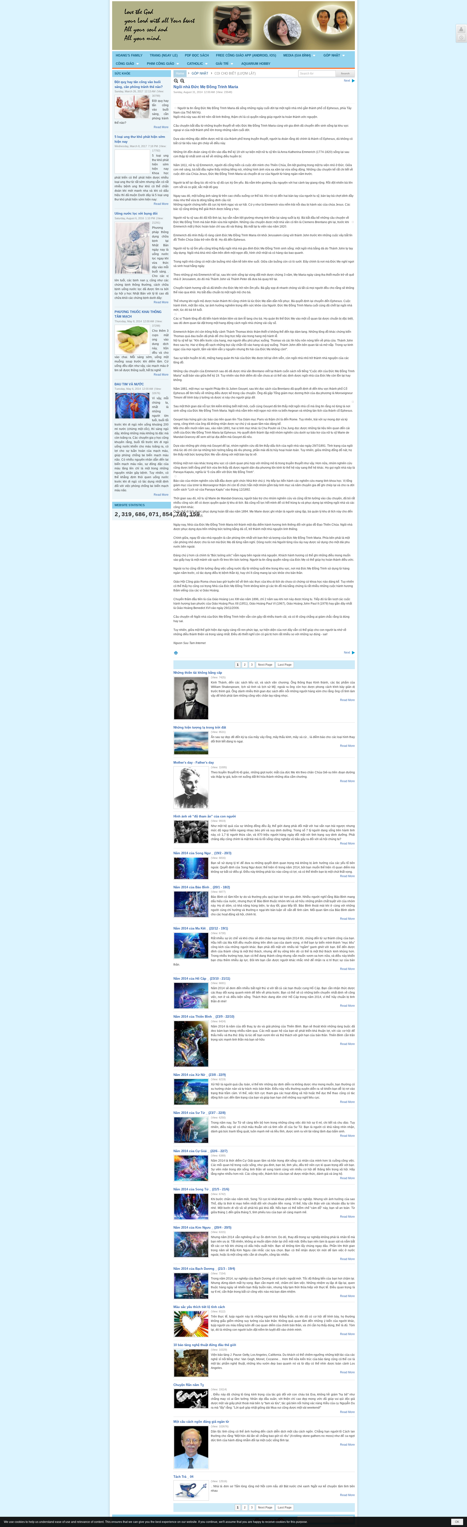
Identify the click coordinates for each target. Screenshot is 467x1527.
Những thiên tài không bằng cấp (197, 672)
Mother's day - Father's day (193, 762)
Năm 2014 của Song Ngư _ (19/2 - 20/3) (202, 853)
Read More (161, 127)
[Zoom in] (176, 80)
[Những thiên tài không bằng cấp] (191, 698)
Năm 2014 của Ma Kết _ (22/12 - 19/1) (200, 928)
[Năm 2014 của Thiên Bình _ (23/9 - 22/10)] (191, 1044)
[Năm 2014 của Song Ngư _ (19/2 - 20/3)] (191, 868)
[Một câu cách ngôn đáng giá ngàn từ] (191, 1447)
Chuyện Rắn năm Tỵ (188, 1385)
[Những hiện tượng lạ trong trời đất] (191, 743)
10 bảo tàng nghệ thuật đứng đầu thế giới (204, 1345)
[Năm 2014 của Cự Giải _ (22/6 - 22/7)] (191, 1168)
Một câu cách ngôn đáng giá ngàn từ (201, 1421)
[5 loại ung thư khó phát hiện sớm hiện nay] (132, 161)
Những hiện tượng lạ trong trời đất (199, 727)
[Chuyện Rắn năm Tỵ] (191, 1398)
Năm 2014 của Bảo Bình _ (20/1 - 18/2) (201, 887)
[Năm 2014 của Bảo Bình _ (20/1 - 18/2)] (191, 904)
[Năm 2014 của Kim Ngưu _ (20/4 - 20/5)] (191, 1244)
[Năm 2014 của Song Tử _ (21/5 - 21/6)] (191, 1206)
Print (175, 652)
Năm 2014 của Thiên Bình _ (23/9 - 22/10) (203, 1016)
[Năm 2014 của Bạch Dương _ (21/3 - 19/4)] (191, 1286)
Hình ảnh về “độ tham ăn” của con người (204, 816)
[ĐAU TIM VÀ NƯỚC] (132, 405)
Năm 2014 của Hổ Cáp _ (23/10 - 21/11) (201, 978)
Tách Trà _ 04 (183, 1477)
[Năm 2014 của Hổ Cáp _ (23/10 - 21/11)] (191, 995)
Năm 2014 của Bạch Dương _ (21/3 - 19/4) (204, 1269)
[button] (300, 55)
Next (347, 80)
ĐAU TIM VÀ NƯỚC (129, 384)
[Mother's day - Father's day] (191, 787)
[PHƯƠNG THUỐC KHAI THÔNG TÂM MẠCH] (132, 339)
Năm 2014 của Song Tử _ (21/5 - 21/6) (201, 1189)
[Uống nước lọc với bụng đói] (132, 248)
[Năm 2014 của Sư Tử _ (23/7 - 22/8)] (191, 1130)
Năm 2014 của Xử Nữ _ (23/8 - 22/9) (199, 1075)
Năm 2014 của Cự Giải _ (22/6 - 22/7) (200, 1151)
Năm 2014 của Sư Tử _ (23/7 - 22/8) (199, 1113)
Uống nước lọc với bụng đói (136, 213)
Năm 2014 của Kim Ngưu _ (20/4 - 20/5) (202, 1227)
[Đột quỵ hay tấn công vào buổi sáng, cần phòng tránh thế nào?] (132, 106)
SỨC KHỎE (122, 73)
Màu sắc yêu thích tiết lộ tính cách (199, 1307)
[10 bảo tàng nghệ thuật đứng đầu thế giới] (191, 1363)
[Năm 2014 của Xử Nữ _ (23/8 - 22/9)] (191, 1092)
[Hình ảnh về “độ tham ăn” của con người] (191, 832)
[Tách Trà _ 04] (191, 1490)
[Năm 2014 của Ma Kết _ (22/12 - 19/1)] (191, 945)
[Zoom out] (182, 80)
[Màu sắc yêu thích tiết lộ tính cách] (191, 1324)
